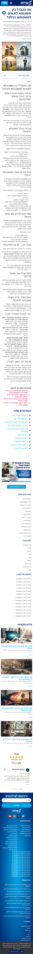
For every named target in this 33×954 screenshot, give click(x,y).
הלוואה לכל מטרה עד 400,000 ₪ (23, 613)
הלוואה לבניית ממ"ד (26, 517)
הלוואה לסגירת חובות (26, 524)
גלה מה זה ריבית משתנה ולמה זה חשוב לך (18, 891)
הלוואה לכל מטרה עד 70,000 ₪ (23, 588)
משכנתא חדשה (25, 830)
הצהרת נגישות (27, 564)
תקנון (30, 570)
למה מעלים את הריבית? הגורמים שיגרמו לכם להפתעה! (16, 709)
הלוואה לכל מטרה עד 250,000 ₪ (23, 607)
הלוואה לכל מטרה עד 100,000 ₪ (23, 597)
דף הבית (29, 22)
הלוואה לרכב (28, 511)
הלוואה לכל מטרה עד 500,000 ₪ (23, 616)
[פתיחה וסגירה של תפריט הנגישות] (4, 13)
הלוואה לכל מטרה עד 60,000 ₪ (23, 585)
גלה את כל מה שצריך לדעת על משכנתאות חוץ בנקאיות (17, 917)
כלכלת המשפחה (25, 832)
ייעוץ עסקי (27, 836)
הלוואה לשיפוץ (27, 514)
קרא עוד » (30, 655)
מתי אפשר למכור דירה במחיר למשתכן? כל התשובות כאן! (17, 678)
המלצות (29, 560)
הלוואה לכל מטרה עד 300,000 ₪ (23, 610)
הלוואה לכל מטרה (27, 508)
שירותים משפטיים (25, 834)
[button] (11, 3)
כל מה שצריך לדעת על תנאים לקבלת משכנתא (17, 889)
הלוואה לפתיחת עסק (26, 527)
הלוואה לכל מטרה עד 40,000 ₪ (23, 579)
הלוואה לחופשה (27, 530)
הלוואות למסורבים (27, 499)
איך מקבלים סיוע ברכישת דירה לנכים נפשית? (17, 740)
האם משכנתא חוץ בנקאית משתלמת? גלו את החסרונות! (17, 908)
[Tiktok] (14, 816)
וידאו (30, 557)
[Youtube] (10, 816)
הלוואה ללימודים (27, 521)
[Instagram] (19, 816)
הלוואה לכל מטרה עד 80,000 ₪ (23, 591)
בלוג (30, 554)
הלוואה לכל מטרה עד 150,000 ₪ (23, 600)
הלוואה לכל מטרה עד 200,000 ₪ (23, 603)
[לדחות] (30, 947)
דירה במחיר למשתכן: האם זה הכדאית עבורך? (17, 901)
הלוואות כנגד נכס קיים (26, 505)
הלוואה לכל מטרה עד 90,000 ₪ (23, 594)
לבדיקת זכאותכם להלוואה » (16, 487)
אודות (29, 548)
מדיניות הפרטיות (27, 567)
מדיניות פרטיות (14, 951)
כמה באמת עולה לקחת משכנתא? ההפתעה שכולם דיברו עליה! (18, 912)
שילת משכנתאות (27, 545)
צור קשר (29, 551)
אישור (22, 951)
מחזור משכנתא (26, 828)
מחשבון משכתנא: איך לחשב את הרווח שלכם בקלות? (17, 897)
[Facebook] (23, 816)
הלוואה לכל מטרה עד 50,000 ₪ (23, 582)
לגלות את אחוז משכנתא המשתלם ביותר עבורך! (16, 647)
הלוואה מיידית (27, 536)
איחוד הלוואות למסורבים (25, 502)
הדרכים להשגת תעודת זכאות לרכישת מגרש (18, 894)
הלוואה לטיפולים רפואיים (25, 533)
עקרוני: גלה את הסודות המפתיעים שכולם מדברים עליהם (18, 904)
